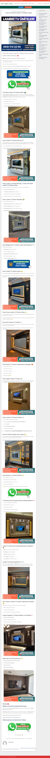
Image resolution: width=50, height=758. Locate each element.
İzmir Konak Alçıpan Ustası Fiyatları (43, 55)
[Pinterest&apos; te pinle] (20, 735)
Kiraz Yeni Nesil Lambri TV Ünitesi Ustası (18, 11)
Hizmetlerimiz (17, 3)
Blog (33, 3)
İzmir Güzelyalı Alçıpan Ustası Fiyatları (43, 27)
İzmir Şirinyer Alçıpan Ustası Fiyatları (42, 24)
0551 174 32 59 (18, 715)
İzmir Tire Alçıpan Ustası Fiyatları (43, 42)
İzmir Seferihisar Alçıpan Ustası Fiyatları (43, 45)
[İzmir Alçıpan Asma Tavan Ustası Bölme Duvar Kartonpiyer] (7, 3)
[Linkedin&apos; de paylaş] (22, 735)
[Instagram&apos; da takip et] (48, 0)
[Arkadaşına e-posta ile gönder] (19, 735)
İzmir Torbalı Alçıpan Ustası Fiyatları (43, 33)
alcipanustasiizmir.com (16, 717)
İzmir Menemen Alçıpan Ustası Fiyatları (43, 36)
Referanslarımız (24, 3)
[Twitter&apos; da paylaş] (17, 735)
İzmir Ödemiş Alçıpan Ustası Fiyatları (42, 49)
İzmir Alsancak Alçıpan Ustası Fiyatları (43, 14)
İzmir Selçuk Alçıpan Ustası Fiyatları (43, 39)
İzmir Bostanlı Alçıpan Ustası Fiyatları (42, 20)
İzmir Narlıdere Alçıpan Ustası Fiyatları (43, 52)
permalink (30, 738)
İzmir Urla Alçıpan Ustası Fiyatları (43, 17)
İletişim (29, 3)
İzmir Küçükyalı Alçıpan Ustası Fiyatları (43, 30)
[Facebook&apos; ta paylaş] (15, 735)
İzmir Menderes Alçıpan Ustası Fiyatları (43, 58)
